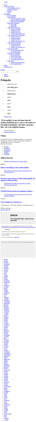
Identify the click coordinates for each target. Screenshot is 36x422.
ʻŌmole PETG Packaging (14, 42)
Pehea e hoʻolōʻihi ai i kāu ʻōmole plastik (15, 167)
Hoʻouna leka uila (5, 209)
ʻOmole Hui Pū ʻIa (16, 32)
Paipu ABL (14, 24)
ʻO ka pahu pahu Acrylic (17, 59)
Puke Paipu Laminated (13, 23)
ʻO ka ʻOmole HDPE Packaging (16, 35)
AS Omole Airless (15, 52)
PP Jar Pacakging (15, 55)
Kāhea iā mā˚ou (8, 67)
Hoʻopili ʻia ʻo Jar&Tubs (13, 53)
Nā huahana (7, 14)
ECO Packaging (11, 15)
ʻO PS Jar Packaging (16, 58)
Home (5, 5)
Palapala (9, 11)
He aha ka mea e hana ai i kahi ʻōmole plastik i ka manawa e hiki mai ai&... (18, 179)
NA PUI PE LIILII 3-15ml (18, 18)
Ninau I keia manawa (6, 144)
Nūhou (6, 65)
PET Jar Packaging (16, 56)
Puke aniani (10, 61)
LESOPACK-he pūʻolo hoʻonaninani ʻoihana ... (17, 191)
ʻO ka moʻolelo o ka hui (13, 8)
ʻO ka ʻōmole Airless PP (17, 50)
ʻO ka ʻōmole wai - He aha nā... (11, 202)
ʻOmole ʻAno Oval (16, 29)
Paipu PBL (14, 26)
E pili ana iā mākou (9, 6)
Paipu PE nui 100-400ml (17, 21)
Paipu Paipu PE (11, 17)
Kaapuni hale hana (12, 9)
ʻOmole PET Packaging (13, 27)
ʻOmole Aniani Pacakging (17, 62)
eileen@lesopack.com (10, 132)
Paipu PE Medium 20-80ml (18, 20)
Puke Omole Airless (12, 49)
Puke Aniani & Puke (16, 64)
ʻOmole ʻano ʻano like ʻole (18, 33)
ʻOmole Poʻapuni (15, 30)
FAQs (9, 12)
